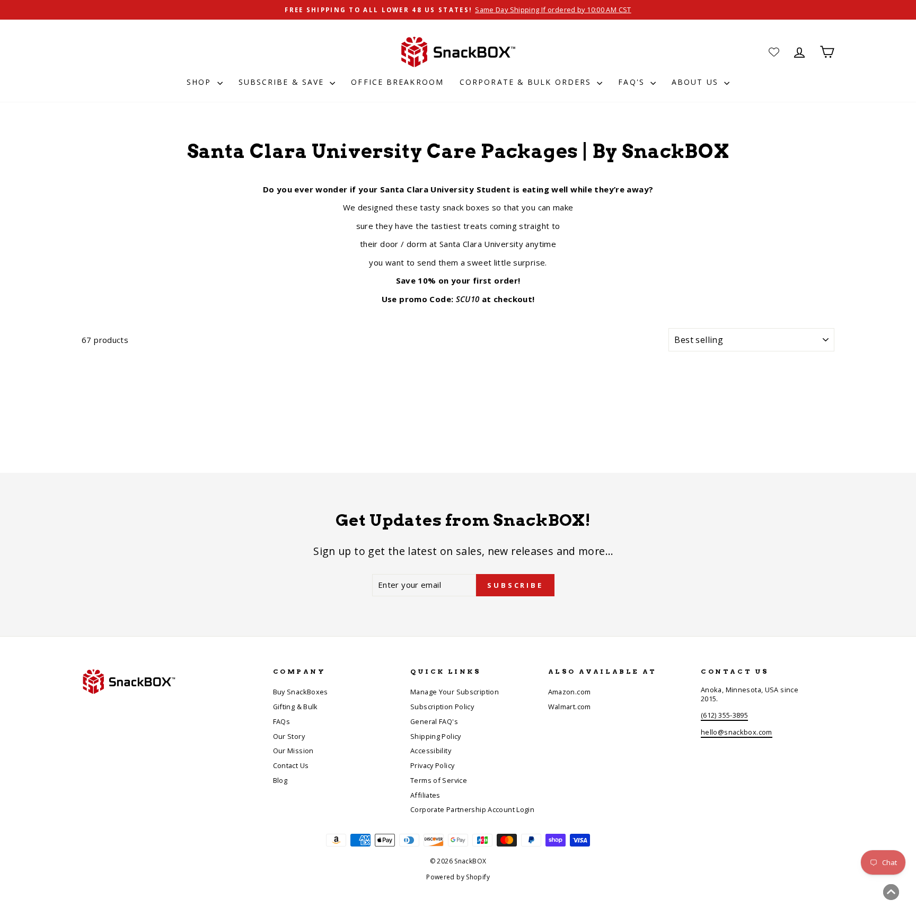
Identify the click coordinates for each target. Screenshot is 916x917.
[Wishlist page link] (774, 52)
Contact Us (291, 765)
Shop (201, 82)
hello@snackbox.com (736, 732)
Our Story (289, 736)
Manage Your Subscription (454, 691)
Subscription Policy (442, 706)
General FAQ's (434, 721)
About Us (696, 82)
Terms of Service (438, 780)
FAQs (281, 721)
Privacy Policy (432, 765)
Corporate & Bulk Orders (527, 82)
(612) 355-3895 (724, 715)
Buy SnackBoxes (300, 691)
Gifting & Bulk (295, 706)
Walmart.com (569, 706)
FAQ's (633, 82)
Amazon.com (569, 691)
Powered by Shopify (458, 876)
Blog (280, 780)
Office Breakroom (397, 82)
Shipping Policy (435, 736)
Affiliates (425, 795)
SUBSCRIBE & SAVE (283, 82)
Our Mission (293, 750)
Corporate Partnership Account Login (472, 809)
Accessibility (430, 750)
